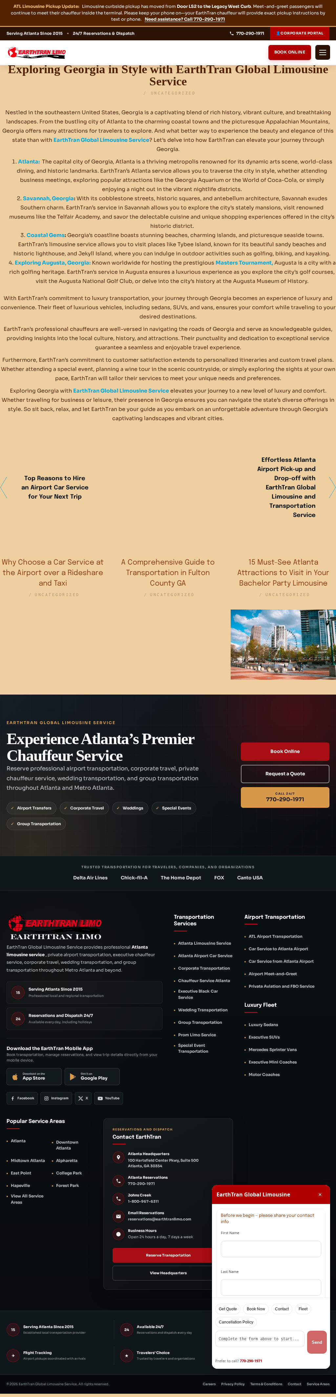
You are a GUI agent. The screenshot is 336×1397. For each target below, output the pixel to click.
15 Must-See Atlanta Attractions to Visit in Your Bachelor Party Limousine (283, 573)
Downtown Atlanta (67, 1145)
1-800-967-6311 (143, 1201)
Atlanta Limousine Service (204, 943)
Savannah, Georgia (48, 198)
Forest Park (67, 1185)
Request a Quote (285, 774)
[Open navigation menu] (322, 52)
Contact (294, 1384)
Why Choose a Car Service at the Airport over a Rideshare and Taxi (53, 573)
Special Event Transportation (193, 1048)
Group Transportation (200, 1022)
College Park (69, 1173)
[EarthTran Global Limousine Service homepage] (43, 52)
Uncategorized (173, 93)
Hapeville (20, 1185)
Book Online (289, 52)
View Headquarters (168, 1273)
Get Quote (228, 1309)
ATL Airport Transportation (276, 936)
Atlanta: (29, 161)
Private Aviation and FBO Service (281, 986)
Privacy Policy (233, 1384)
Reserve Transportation (168, 1255)
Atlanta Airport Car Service (205, 955)
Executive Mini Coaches (273, 1062)
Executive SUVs (264, 1037)
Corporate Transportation (204, 968)
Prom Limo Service (197, 1034)
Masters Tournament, (244, 262)
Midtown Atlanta (28, 1160)
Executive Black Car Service (198, 994)
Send (317, 1342)
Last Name (230, 1271)
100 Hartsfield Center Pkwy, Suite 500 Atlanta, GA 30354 (163, 1163)
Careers (209, 1384)
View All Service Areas (27, 1199)
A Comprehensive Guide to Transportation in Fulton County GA (168, 573)
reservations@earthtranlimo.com (159, 1219)
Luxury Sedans (263, 1024)
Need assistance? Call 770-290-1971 (185, 19)
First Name (230, 1232)
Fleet (303, 1309)
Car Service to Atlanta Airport (278, 948)
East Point (21, 1173)
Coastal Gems (46, 235)
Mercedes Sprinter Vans (273, 1049)
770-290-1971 (141, 1183)
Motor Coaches (264, 1074)
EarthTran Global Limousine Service (101, 140)
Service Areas (318, 1384)
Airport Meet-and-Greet (273, 973)
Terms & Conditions (266, 1384)
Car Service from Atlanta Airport (281, 961)
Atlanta (18, 1140)
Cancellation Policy (236, 1322)
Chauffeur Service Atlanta (204, 980)
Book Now (256, 1309)
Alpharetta (66, 1160)
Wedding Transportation (203, 1009)
